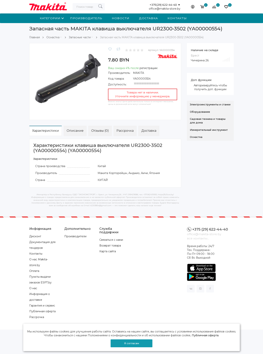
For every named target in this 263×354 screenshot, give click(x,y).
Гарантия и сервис (42, 305)
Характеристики (45, 130)
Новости (120, 18)
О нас (33, 288)
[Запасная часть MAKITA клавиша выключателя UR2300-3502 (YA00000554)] (67, 81)
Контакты (177, 18)
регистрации (148, 68)
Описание (75, 130)
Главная (34, 37)
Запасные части (80, 37)
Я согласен (131, 343)
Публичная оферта (42, 311)
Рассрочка (125, 130)
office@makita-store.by (164, 8)
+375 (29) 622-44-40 (210, 229)
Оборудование (200, 111)
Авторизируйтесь (206, 85)
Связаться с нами (111, 240)
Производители (75, 236)
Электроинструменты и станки (210, 104)
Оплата (34, 271)
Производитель (86, 18)
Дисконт (35, 236)
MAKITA (138, 73)
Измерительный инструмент (209, 129)
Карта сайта (107, 251)
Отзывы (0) (100, 130)
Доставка (148, 18)
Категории (50, 18)
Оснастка (52, 37)
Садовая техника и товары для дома (207, 120)
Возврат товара (110, 245)
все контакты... (198, 238)
